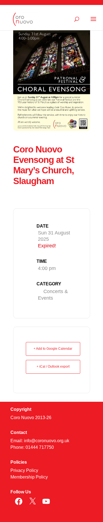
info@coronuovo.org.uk (46, 440)
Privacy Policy (24, 470)
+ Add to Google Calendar (53, 349)
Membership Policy (29, 477)
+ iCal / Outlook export (53, 366)
